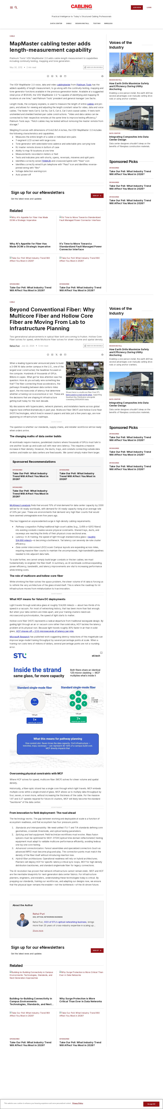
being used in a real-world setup (79, 395)
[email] (65, 76)
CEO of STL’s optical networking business (65, 922)
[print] (102, 76)
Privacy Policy (77, 1103)
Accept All (151, 1104)
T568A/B (46, 161)
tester (67, 84)
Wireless (108, 23)
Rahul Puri (15, 346)
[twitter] (56, 76)
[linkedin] (52, 76)
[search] (16, 7)
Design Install (82, 23)
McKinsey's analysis (20, 505)
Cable (69, 23)
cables (90, 104)
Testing (96, 23)
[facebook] (48, 76)
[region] (81, 1104)
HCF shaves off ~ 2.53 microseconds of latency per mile (45, 631)
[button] (11, 7)
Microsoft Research (19, 636)
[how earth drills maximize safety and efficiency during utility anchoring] (131, 65)
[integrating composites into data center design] (131, 118)
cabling (61, 84)
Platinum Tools (84, 84)
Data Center (56, 23)
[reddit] (61, 76)
